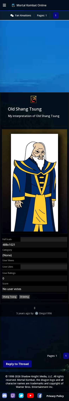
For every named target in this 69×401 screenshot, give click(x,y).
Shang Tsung (9, 296)
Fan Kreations (23, 15)
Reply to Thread (17, 364)
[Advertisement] (34, 56)
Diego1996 (45, 313)
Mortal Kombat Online (31, 5)
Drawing (24, 296)
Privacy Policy (55, 396)
